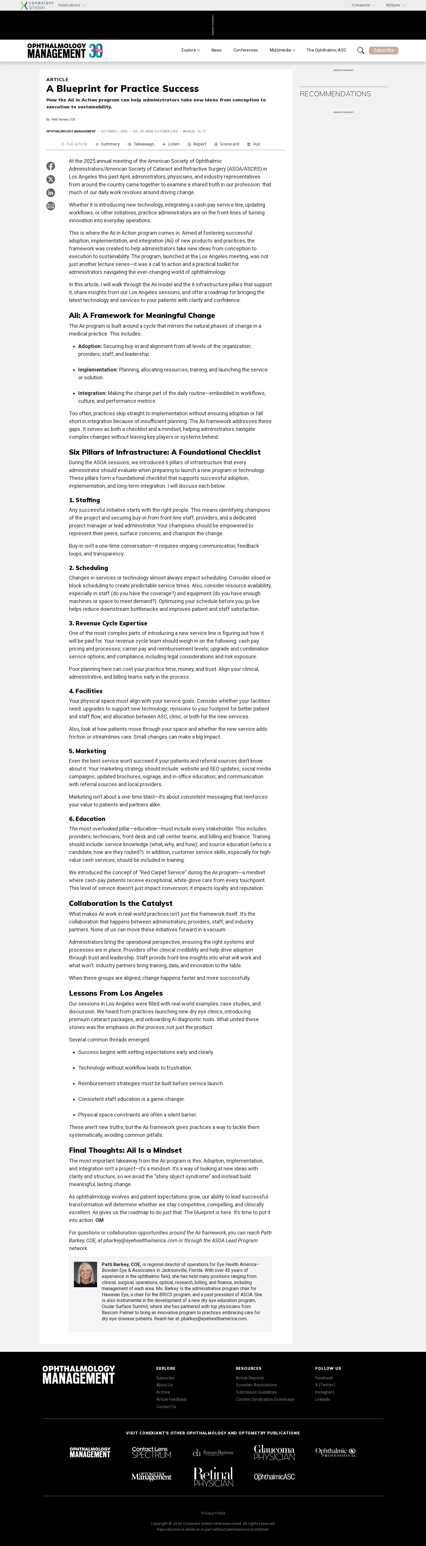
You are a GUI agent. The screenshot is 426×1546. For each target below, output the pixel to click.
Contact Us (166, 1406)
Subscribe (384, 50)
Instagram (324, 1392)
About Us (164, 1385)
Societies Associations (256, 1385)
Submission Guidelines (256, 1392)
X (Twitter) (325, 1385)
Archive (163, 1392)
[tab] (74, 145)
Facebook (324, 1378)
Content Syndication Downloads (265, 1399)
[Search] (360, 50)
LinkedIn (322, 1399)
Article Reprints (250, 1378)
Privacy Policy (213, 1513)
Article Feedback (171, 1399)
